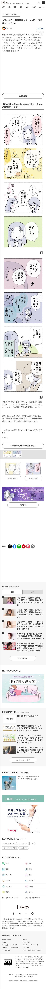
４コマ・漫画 (39, 28)
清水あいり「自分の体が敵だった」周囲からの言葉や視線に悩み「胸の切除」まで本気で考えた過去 (30, 601)
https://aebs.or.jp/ (23, 967)
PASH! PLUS (26, 942)
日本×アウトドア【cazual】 (30, 945)
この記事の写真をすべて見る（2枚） (23, 446)
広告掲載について (34, 898)
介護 (32, 843)
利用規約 (11, 974)
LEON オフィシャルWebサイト (10, 947)
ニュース (41, 7)
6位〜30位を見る (23, 658)
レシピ (33, 7)
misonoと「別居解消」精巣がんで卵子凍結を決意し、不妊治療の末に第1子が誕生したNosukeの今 (30, 636)
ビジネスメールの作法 (10, 848)
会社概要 (30, 976)
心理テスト (23, 848)
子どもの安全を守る (9, 843)
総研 (3, 7)
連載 (15, 7)
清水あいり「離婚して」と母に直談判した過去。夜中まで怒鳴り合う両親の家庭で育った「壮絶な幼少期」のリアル (30, 625)
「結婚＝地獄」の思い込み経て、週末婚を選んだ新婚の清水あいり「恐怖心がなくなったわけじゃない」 (30, 613)
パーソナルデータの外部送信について (26, 974)
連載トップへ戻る (11, 14)
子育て (8, 892)
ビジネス (31, 881)
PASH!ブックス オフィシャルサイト (33, 950)
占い (27, 7)
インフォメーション (12, 898)
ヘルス (31, 886)
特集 (9, 7)
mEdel (4, 942)
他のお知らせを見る (23, 760)
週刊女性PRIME (6, 939)
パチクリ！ (26, 947)
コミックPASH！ (7, 950)
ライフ (31, 892)
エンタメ (9, 886)
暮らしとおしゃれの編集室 (9, 945)
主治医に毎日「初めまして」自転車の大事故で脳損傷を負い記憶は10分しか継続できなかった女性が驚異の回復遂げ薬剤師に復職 (30, 647)
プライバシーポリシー (19, 976)
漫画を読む (23, 96)
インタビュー (23, 843)
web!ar (25, 939)
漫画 (21, 7)
